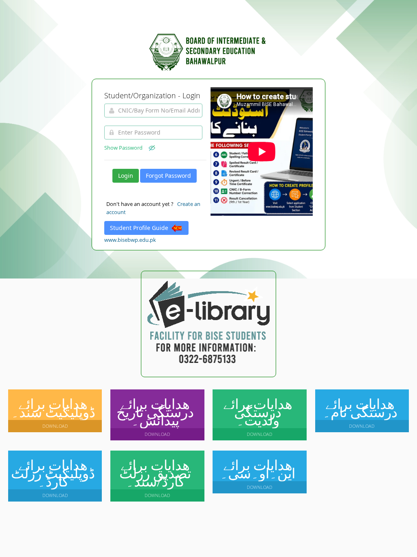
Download (55, 426)
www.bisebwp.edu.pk (130, 239)
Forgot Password (168, 175)
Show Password (126, 147)
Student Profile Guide (140, 228)
